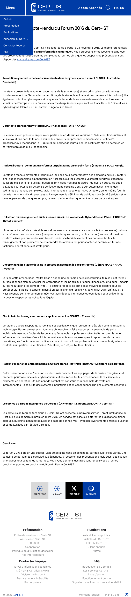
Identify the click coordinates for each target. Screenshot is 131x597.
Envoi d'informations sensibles (32, 566)
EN (122, 7)
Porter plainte (32, 582)
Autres (97, 550)
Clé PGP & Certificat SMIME (32, 570)
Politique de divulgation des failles (33, 550)
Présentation (11, 25)
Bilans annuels (96, 547)
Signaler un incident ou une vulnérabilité (96, 582)
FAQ (5, 52)
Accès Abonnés (90, 7)
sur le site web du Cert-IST (33, 59)
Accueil (7, 19)
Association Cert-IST (33, 539)
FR (116, 7)
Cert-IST (17, 594)
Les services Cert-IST (96, 570)
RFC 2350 (33, 543)
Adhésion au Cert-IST (16, 38)
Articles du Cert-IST (96, 539)
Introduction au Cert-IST (96, 566)
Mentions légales (89, 594)
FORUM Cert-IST (96, 543)
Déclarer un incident (32, 574)
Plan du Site (112, 594)
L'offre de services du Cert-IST (33, 535)
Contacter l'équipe (14, 45)
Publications (10, 32)
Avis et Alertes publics (96, 535)
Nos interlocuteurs (32, 554)
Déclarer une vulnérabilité (32, 578)
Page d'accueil (96, 574)
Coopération (32, 547)
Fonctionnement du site (96, 578)
